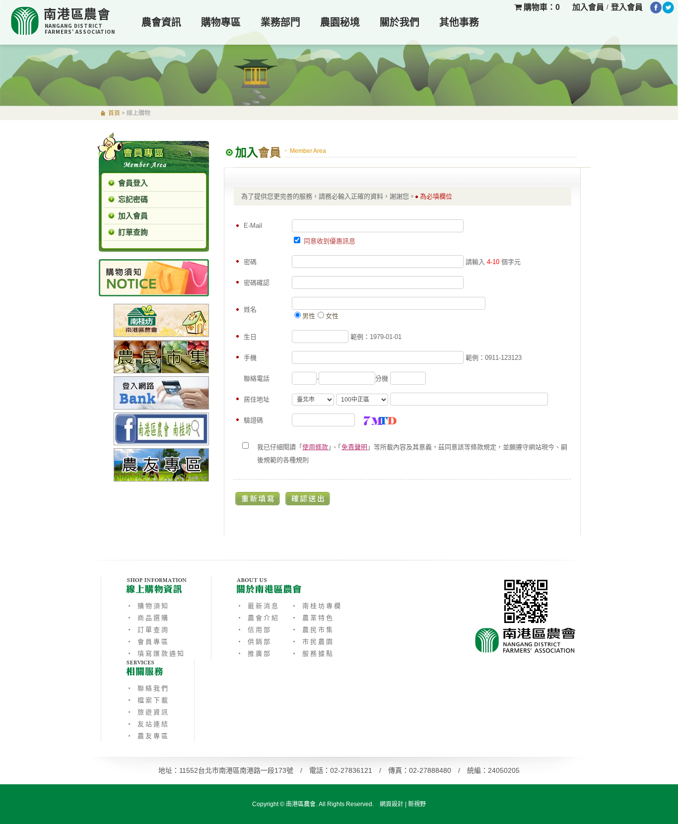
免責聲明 (354, 447)
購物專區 (221, 22)
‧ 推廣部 (253, 653)
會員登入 (133, 183)
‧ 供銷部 (253, 641)
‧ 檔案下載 (147, 700)
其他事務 (459, 22)
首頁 (114, 113)
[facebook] (656, 7)
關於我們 (399, 22)
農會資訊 (161, 22)
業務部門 (280, 22)
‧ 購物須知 (147, 606)
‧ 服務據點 (312, 653)
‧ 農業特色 (312, 617)
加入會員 (588, 7)
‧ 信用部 (253, 629)
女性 (332, 316)
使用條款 (315, 447)
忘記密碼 (133, 199)
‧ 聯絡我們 (147, 688)
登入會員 (627, 7)
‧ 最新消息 (257, 606)
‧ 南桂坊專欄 (316, 606)
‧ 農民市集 (312, 629)
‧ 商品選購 (147, 617)
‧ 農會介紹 (257, 617)
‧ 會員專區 (147, 641)
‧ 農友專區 (147, 736)
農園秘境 (340, 22)
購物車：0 (541, 7)
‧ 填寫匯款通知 (155, 653)
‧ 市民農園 (312, 641)
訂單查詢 (133, 232)
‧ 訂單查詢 (147, 629)
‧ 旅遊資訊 (147, 712)
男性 (308, 316)
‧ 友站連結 (147, 724)
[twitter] (668, 7)
